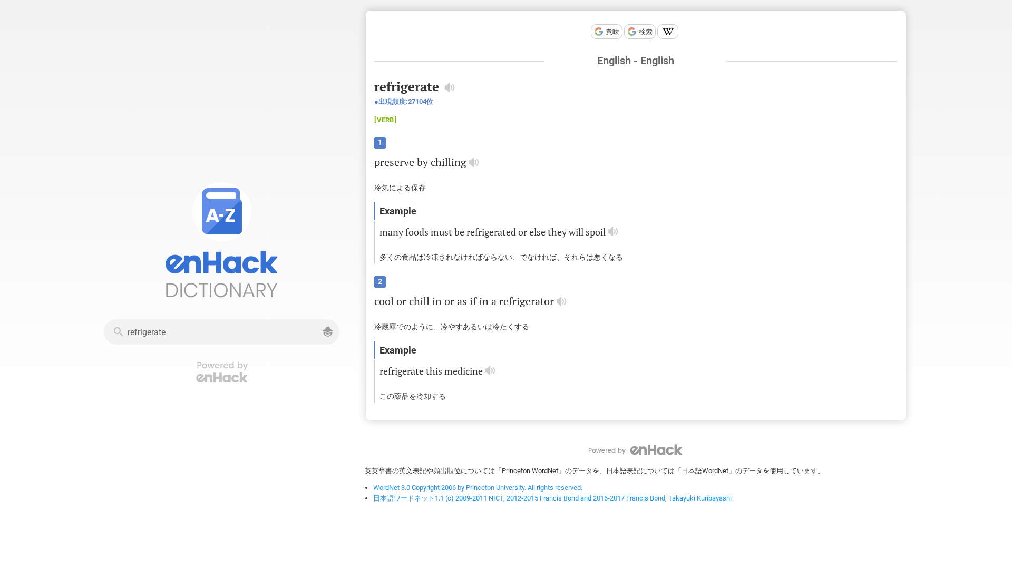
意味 (612, 32)
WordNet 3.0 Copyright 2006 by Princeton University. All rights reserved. (477, 488)
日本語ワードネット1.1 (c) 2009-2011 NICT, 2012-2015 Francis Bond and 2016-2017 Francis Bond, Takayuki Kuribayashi (552, 498)
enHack (636, 449)
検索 (646, 32)
